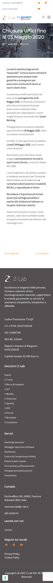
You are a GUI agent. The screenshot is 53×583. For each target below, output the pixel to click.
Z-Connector (11, 422)
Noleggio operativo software (19, 446)
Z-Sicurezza (10, 398)
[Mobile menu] (49, 17)
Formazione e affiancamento (19, 465)
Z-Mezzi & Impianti (14, 384)
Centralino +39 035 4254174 (12, 3)
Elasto (7, 374)
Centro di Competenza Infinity (20, 456)
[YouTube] (39, 9)
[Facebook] (39, 3)
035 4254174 (11, 513)
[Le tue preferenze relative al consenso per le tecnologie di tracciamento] (5, 578)
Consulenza (10, 475)
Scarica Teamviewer (10, 9)
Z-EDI (7, 408)
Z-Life (26, 44)
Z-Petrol (8, 412)
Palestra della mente (15, 461)
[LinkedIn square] (46, 3)
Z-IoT (7, 389)
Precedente (11, 253)
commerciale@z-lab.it (16, 506)
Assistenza (10, 451)
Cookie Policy (11, 557)
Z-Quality (9, 403)
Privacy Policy (12, 553)
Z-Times (8, 379)
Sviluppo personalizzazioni (18, 470)
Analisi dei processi (14, 442)
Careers (8, 529)
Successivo (42, 253)
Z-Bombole (10, 417)
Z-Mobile (9, 393)
